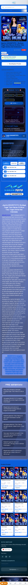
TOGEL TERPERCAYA (21, 163)
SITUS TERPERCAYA (6, 163)
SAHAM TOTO (5, 10)
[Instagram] (6, 556)
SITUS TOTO (14, 163)
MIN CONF (7, 98)
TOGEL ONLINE (19, 13)
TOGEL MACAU (11, 13)
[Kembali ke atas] (25, 574)
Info (24, 136)
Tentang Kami (4, 564)
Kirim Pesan (8, 550)
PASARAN (7, 93)
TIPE (16, 93)
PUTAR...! (14, 103)
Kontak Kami (4, 566)
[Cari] (3, 7)
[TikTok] (9, 556)
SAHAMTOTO (15, 10)
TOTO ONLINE (4, 13)
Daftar (17, 582)
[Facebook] (2, 556)
